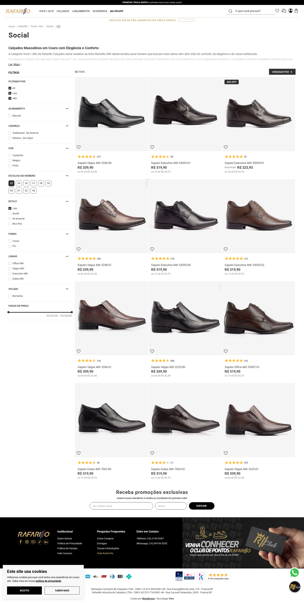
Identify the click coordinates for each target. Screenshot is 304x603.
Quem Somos (64, 538)
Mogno (16, 160)
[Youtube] (33, 542)
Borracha (17, 296)
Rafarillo (22, 26)
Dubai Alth (18, 278)
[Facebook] (20, 542)
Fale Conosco (64, 553)
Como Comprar (105, 538)
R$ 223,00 (52, 315)
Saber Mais (62, 590)
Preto (15, 165)
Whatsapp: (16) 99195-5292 (152, 543)
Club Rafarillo (105, 553)
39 (48, 183)
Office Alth (18, 263)
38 (41, 183)
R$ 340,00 (65, 315)
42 (26, 190)
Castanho (17, 155)
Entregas (102, 543)
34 (18, 183)
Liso (14, 93)
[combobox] (253, 11)
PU (14, 246)
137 (58, 26)
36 (26, 183)
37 (33, 183)
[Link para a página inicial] (12, 26)
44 (33, 190)
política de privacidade (48, 581)
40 (11, 190)
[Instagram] (27, 542)
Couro (15, 241)
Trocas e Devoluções (108, 548)
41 (18, 190)
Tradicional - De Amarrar (25, 132)
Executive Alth (20, 273)
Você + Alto (37, 26)
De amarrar (18, 218)
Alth (14, 98)
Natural (16, 115)
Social (49, 26)
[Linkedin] (46, 542)
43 (13, 88)
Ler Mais (14, 64)
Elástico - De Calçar (22, 138)
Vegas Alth (18, 268)
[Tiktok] (39, 542)
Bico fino (17, 223)
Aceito (24, 590)
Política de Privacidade (69, 543)
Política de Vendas (67, 548)
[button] (40, 81)
